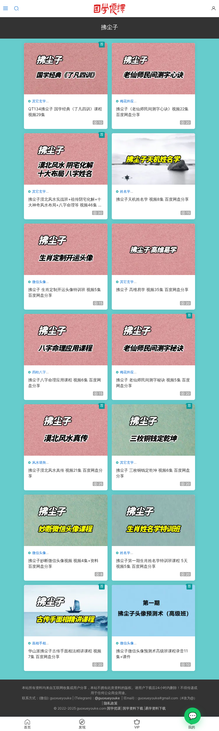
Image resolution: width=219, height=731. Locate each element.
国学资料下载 (133, 708)
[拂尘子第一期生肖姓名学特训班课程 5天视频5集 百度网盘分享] (153, 520)
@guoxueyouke (107, 698)
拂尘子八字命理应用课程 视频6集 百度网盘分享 (64, 382)
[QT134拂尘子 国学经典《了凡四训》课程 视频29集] (66, 68)
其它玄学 (39, 101)
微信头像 (39, 282)
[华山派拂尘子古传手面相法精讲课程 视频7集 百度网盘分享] (66, 610)
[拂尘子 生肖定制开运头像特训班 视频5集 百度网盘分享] (66, 249)
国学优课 (114, 708)
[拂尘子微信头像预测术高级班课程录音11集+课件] (153, 610)
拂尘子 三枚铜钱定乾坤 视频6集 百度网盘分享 (153, 473)
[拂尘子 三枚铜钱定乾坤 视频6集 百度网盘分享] (153, 430)
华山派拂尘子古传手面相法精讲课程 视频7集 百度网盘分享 (64, 653)
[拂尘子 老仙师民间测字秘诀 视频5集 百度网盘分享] (153, 339)
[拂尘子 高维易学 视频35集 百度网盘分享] (153, 249)
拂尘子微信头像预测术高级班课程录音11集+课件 (152, 653)
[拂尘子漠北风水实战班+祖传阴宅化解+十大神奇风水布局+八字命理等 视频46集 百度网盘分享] (66, 159)
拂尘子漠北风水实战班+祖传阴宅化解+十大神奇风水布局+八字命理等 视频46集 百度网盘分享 (65, 202)
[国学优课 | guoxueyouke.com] (109, 8)
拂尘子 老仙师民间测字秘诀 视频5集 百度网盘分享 (153, 382)
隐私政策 (110, 703)
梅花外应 (127, 101)
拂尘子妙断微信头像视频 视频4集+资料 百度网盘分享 (63, 563)
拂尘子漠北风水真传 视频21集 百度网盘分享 (65, 473)
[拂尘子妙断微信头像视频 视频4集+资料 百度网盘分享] (66, 520)
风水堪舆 (39, 462)
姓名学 (125, 191)
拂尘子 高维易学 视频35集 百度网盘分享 (152, 289)
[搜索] (16, 8)
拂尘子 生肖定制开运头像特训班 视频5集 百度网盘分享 (64, 292)
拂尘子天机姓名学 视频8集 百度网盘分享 (152, 199)
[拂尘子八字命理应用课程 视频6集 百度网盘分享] (66, 339)
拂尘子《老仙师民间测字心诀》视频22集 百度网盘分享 (152, 111)
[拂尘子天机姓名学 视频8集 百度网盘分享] (153, 159)
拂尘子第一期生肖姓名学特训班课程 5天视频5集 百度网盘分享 (152, 563)
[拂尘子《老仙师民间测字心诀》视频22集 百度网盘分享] (153, 68)
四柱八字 (39, 372)
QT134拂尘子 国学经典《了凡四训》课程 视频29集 (65, 111)
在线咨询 (192, 716)
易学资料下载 (155, 708)
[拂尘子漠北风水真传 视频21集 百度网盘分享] (66, 430)
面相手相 (39, 643)
